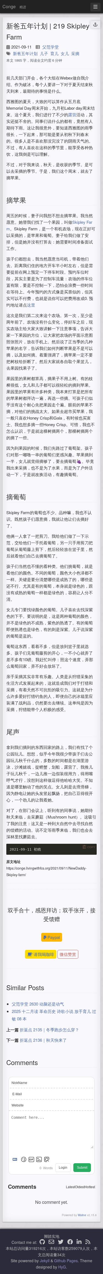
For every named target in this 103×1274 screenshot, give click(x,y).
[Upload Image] (39, 1159)
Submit (82, 1168)
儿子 (44, 53)
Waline (82, 1215)
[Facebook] (70, 1242)
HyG (62, 1267)
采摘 (75, 53)
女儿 (65, 53)
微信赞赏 (68, 954)
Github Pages (66, 1260)
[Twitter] (61, 1242)
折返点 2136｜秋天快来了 (43, 1040)
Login (63, 1168)
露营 (72, 114)
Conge (9, 6)
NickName (19, 1082)
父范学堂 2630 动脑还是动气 (38, 1004)
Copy (91, 847)
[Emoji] (23, 1159)
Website (18, 1105)
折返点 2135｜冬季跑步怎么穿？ (49, 1029)
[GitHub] (42, 1242)
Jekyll (44, 1260)
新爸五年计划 (25, 53)
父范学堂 (50, 47)
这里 (31, 305)
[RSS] (88, 1242)
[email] (51, 1242)
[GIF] (31, 1159)
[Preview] (46, 1159)
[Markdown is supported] (16, 1159)
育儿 (54, 53)
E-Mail (17, 1093)
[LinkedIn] (79, 1242)
